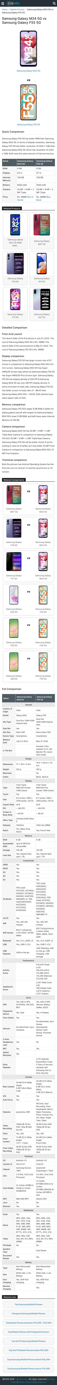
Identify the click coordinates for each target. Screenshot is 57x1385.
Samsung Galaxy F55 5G (28, 124)
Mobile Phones (17, 9)
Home (5, 9)
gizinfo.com (21, 1379)
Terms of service (26, 1382)
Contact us (41, 1382)
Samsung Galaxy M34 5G (28, 71)
